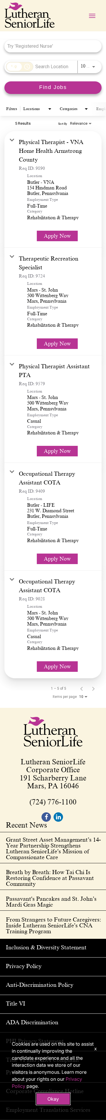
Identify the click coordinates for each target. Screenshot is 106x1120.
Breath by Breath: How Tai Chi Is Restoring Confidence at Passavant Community (50, 878)
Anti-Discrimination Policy (39, 985)
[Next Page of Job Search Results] (93, 688)
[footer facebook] (46, 817)
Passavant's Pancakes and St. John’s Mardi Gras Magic (51, 901)
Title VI (15, 1003)
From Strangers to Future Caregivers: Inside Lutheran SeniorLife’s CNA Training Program (53, 925)
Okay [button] (53, 1099)
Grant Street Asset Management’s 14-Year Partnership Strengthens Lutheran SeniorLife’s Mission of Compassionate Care (53, 848)
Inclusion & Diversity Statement (46, 947)
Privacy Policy (24, 966)
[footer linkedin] (58, 817)
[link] (53, 189)
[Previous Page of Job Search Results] (81, 688)
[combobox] (50, 46)
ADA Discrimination (32, 1022)
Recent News (26, 825)
